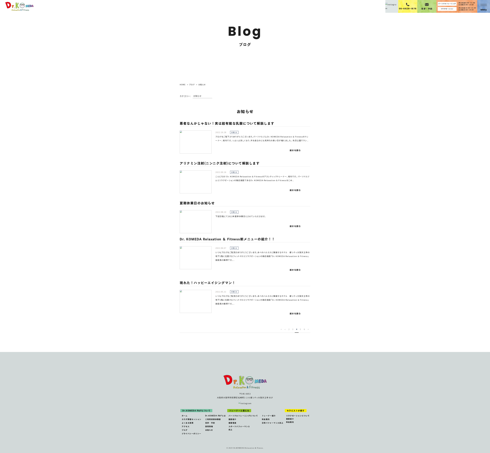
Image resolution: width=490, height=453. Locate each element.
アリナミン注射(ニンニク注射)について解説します (220, 163)
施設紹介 (232, 419)
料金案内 (266, 419)
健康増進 (232, 423)
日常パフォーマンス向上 (272, 423)
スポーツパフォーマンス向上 (239, 428)
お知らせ (209, 430)
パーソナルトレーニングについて (243, 416)
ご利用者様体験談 (213, 419)
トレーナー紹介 (269, 416)
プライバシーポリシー (191, 433)
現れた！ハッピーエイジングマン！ (207, 283)
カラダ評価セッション (191, 419)
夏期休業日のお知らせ (197, 203)
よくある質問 (187, 423)
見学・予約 (210, 423)
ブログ (185, 430)
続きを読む (295, 150)
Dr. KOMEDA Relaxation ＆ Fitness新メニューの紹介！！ (227, 239)
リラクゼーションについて (298, 416)
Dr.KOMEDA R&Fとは (215, 416)
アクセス (186, 426)
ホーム (185, 416)
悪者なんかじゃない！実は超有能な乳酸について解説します (227, 123)
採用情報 (209, 426)
